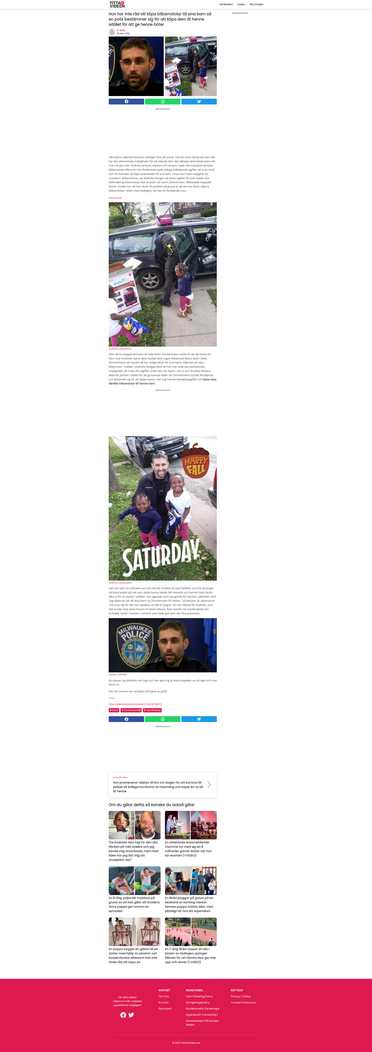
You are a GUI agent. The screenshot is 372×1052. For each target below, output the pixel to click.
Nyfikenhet (226, 4)
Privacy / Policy (241, 996)
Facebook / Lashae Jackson (120, 348)
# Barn (114, 710)
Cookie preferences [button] (243, 1002)
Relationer (256, 4)
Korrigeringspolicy (197, 1002)
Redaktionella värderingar (203, 1008)
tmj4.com (117, 197)
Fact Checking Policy (199, 996)
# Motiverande (131, 710)
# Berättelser (152, 710)
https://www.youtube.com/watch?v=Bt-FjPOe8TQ (135, 704)
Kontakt (164, 1002)
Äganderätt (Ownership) (202, 1014)
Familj (241, 4)
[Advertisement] (162, 131)
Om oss (164, 996)
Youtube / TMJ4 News (118, 674)
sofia (122, 30)
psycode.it (165, 1008)
